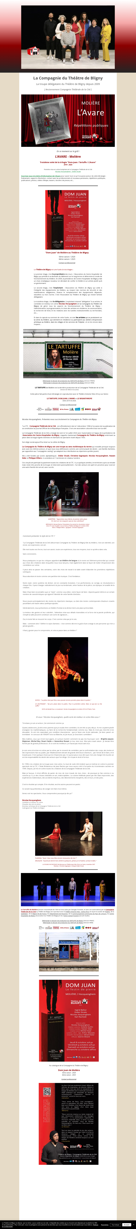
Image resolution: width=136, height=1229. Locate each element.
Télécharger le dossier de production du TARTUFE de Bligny (63, 923)
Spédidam (24, 914)
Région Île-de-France (39, 914)
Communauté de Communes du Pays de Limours (89, 914)
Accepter (127, 1225)
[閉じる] (133, 1224)
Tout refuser (115, 1225)
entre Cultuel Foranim (71, 916)
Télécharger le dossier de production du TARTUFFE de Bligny (63, 383)
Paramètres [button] (104, 1225)
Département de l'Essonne (59, 914)
